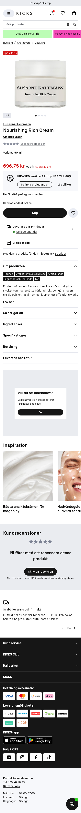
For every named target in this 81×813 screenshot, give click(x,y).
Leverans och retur (17, 358)
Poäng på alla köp (40, 3)
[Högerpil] (75, 628)
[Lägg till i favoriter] (73, 213)
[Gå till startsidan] (24, 13)
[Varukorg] (74, 13)
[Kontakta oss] (72, 804)
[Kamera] (68, 24)
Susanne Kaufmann (17, 124)
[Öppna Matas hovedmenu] (8, 13)
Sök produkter (15, 24)
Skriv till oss (11, 786)
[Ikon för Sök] (74, 24)
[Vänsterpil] (63, 628)
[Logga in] (52, 13)
